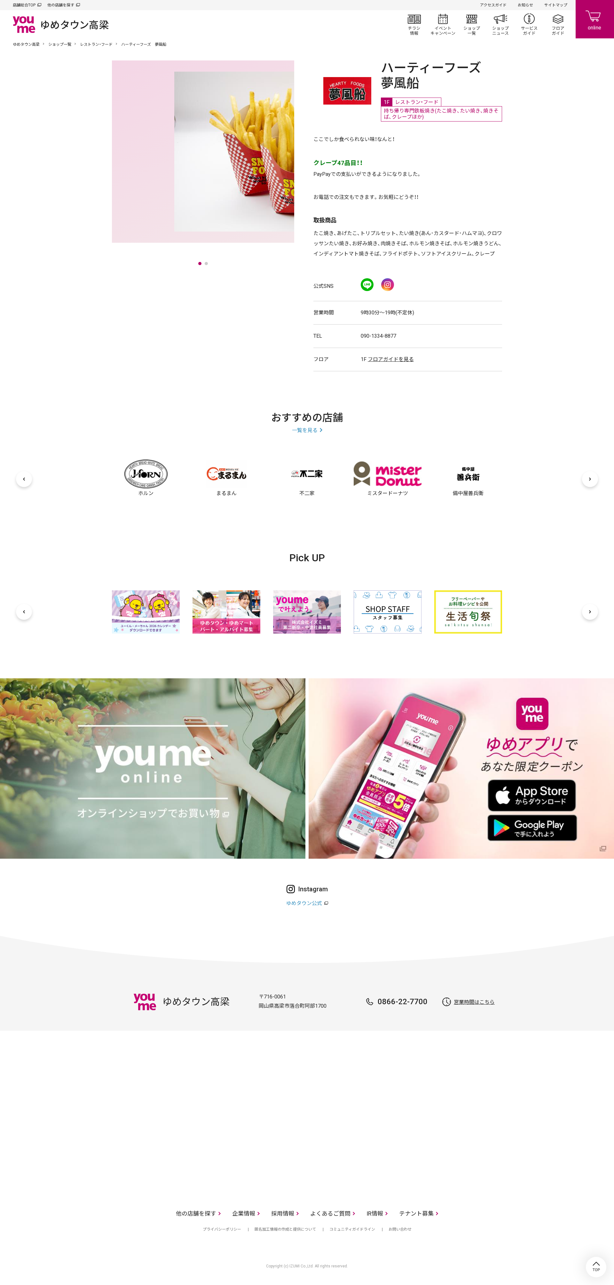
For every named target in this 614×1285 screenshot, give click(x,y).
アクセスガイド (493, 5)
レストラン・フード (96, 44)
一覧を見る (305, 430)
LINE (367, 284)
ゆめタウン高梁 (26, 44)
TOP (596, 1267)
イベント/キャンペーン (443, 24)
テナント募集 (416, 1213)
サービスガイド (529, 24)
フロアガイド (558, 24)
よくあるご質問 (330, 1213)
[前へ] (24, 479)
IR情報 (374, 1213)
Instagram (387, 284)
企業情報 (243, 1213)
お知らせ (525, 5)
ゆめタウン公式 (304, 903)
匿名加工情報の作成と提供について (285, 1229)
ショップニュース (500, 24)
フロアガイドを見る (391, 359)
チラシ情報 (414, 24)
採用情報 (282, 1213)
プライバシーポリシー (222, 1229)
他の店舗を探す (60, 5)
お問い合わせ (400, 1229)
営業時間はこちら (474, 1002)
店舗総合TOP (24, 5)
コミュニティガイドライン (352, 1229)
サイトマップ (555, 5)
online (595, 19)
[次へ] (590, 479)
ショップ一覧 (471, 24)
